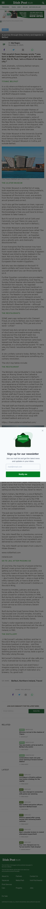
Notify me (23, 474)
